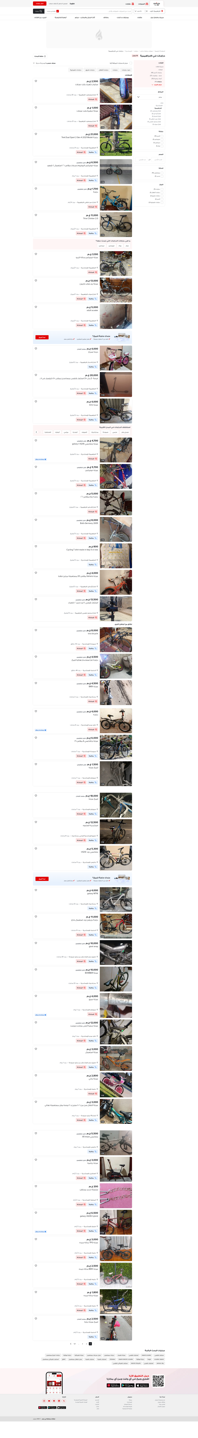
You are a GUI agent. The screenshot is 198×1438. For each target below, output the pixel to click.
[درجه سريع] (82, 358)
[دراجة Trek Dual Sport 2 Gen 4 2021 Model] (82, 143)
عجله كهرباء (121, 1355)
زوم (120, 246)
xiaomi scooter (146, 1355)
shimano (112, 1359)
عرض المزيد (158, 85)
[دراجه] (82, 720)
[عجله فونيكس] (82, 476)
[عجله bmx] (82, 411)
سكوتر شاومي (159, 1355)
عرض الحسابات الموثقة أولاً (119, 63)
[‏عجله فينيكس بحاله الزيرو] (82, 263)
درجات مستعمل (109, 1355)
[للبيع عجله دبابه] (82, 1328)
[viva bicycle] (82, 639)
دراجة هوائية (140, 1359)
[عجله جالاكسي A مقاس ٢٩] (82, 747)
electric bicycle (136, 1363)
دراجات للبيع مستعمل (53, 1355)
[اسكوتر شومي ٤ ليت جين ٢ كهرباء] (82, 608)
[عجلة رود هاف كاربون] (82, 290)
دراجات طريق (90, 70)
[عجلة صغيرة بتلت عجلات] (82, 117)
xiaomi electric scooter (126, 1359)
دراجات (115, 70)
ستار (127, 246)
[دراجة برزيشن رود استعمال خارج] (82, 926)
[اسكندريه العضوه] (82, 831)
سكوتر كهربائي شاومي (120, 1363)
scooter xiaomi (159, 1359)
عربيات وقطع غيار (157, 17)
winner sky (160, 1363)
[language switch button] (72, 3)
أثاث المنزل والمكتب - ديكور (85, 17)
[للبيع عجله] (82, 773)
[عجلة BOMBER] (82, 979)
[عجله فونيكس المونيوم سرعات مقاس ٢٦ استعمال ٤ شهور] (82, 171)
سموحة (105, 432)
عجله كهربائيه (79, 1355)
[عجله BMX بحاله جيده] (82, 1275)
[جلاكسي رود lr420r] (82, 858)
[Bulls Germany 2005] (82, 529)
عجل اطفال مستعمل (75, 1359)
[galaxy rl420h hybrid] (82, 1222)
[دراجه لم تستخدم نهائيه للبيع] (82, 666)
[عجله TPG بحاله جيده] (82, 1248)
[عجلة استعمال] (82, 1058)
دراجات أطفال (103, 70)
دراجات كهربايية (75, 70)
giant (63, 1359)
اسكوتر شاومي (133, 1355)
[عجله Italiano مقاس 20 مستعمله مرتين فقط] (82, 582)
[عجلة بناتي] (82, 1085)
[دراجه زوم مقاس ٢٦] (82, 502)
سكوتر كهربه (89, 1359)
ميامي (66, 432)
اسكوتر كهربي (148, 1363)
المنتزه (57, 432)
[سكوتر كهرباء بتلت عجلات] (82, 90)
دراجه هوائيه (67, 1355)
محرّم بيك (94, 432)
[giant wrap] (82, 952)
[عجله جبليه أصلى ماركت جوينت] (82, 1032)
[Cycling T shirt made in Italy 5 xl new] (82, 555)
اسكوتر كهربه (101, 1359)
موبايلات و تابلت (123, 17)
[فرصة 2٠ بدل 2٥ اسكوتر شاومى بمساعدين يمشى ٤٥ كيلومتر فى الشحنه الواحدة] (82, 384)
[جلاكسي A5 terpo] (82, 1142)
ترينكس (101, 246)
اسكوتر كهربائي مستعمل (51, 1359)
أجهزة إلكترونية (60, 17)
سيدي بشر (125, 432)
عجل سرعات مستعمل (94, 1355)
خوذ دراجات (126, 70)
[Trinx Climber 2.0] (82, 224)
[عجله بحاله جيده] (82, 1301)
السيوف (84, 432)
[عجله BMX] (82, 692)
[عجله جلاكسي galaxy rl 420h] (82, 450)
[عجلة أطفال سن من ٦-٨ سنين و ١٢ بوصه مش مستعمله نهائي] (82, 1111)
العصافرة (48, 432)
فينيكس (111, 246)
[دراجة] (82, 198)
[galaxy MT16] (82, 899)
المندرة (75, 432)
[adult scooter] (82, 316)
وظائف (105, 17)
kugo (149, 1359)
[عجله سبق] (82, 1005)
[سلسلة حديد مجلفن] (82, 1195)
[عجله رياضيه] (82, 1169)
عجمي (115, 432)
